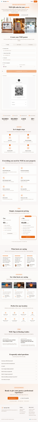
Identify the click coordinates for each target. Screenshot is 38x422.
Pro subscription (22, 411)
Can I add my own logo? (5, 379)
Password (5, 57)
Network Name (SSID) (7, 53)
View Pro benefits (25, 398)
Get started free (9, 233)
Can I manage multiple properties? (7, 368)
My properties (22, 413)
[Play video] (6, 285)
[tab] (7, 44)
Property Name (6, 48)
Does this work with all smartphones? (8, 363)
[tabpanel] (19, 58)
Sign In (35, 1)
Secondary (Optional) (22, 64)
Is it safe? (3, 366)
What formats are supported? (6, 371)
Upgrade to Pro (28, 236)
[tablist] (19, 45)
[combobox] (11, 67)
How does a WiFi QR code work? (7, 360)
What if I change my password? (7, 374)
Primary (4, 64)
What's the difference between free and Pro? (9, 376)
